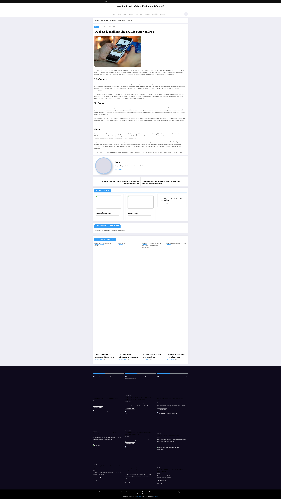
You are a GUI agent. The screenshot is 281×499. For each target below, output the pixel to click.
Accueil (113, 14)
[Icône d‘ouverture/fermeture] (94, 14)
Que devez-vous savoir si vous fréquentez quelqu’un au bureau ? (176, 356)
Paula (104, 26)
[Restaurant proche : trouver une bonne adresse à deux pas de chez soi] (109, 201)
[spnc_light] (186, 14)
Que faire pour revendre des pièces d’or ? (104, 433)
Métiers (172, 491)
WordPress (139, 496)
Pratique (179, 491)
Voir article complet (98, 407)
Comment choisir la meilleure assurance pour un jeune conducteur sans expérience (161, 182)
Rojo (162, 196)
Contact (162, 14)
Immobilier (155, 14)
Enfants (122, 491)
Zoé (176, 359)
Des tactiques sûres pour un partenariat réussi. (105, 398)
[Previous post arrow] (95, 181)
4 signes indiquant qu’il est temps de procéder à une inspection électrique (120, 182)
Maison (125, 14)
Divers (96, 26)
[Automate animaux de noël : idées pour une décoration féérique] (140, 201)
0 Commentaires (121, 26)
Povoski (99, 210)
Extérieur (157, 491)
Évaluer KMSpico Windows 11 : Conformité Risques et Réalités (171, 199)
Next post (144, 179)
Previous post (135, 179)
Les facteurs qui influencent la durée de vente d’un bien (127, 356)
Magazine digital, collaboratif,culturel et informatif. (140, 6)
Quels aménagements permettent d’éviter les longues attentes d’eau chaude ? (103, 356)
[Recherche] (181, 14)
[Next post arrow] (186, 181)
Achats (119, 14)
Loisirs (131, 14)
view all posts (118, 169)
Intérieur (128, 395)
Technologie (138, 14)
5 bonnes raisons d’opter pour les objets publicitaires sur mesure (152, 356)
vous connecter (105, 230)
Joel (105, 359)
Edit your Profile (138, 166)
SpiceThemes (155, 496)
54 (96, 480)
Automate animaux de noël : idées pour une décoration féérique (138, 212)
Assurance (147, 14)
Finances (128, 491)
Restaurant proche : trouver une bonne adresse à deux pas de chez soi (106, 212)
